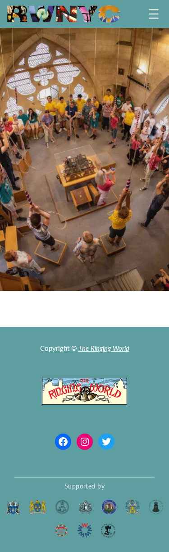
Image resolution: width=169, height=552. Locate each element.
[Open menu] (154, 14)
